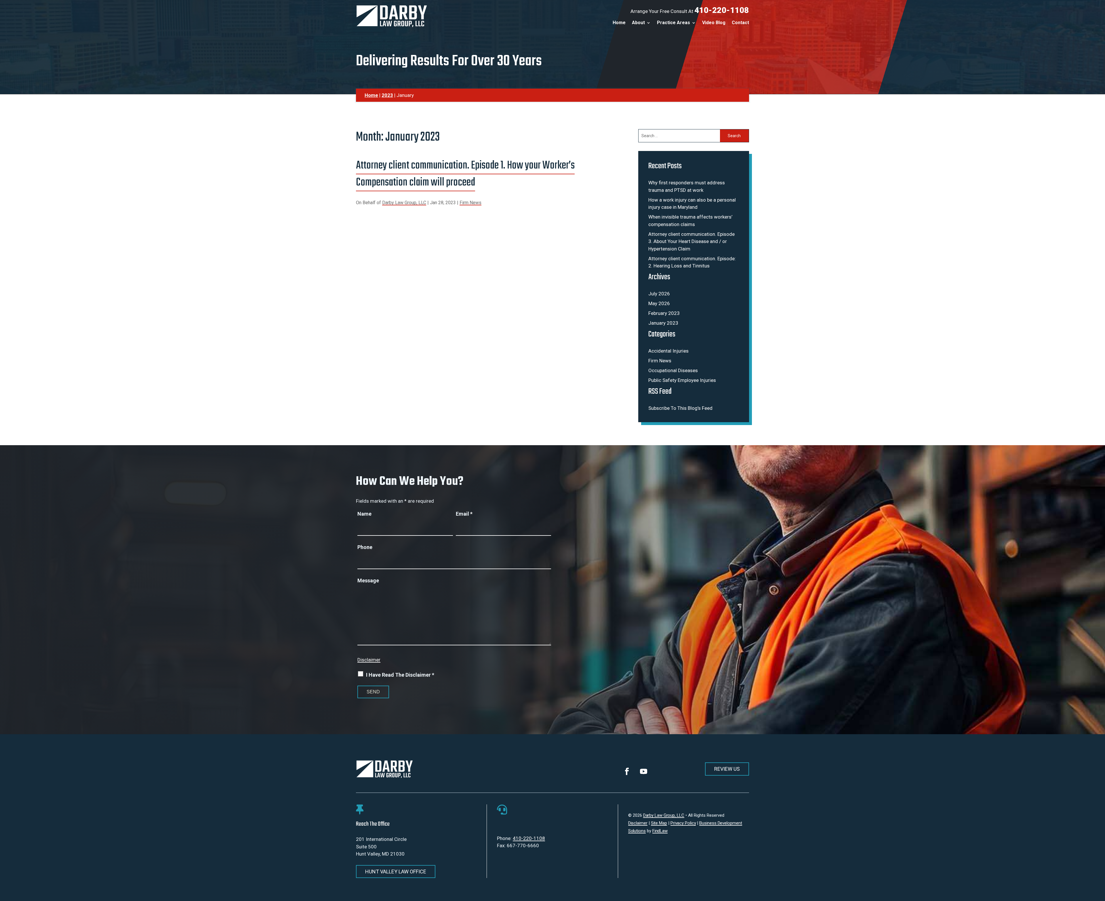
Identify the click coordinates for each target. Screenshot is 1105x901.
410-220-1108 (721, 10)
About (638, 23)
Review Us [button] (727, 769)
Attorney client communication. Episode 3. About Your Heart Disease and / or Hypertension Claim (691, 241)
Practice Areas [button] (673, 23)
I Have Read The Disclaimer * (400, 675)
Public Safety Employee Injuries (682, 380)
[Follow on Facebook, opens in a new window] (627, 771)
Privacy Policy (683, 823)
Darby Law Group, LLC (404, 202)
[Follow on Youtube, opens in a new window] (644, 771)
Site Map (659, 823)
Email (464, 514)
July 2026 (659, 293)
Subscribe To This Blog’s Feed (680, 408)
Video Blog (713, 23)
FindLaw (660, 830)
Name (364, 514)
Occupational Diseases (673, 370)
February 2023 (664, 313)
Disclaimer (368, 660)
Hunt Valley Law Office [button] (395, 872)
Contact (740, 23)
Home (619, 23)
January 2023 (663, 323)
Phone (364, 547)
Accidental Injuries (668, 351)
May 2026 (659, 303)
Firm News (470, 202)
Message (368, 580)
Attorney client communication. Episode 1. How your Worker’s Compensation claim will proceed (465, 174)
